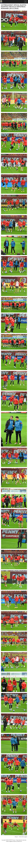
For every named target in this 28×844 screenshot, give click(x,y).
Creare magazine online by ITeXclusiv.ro (14, 841)
